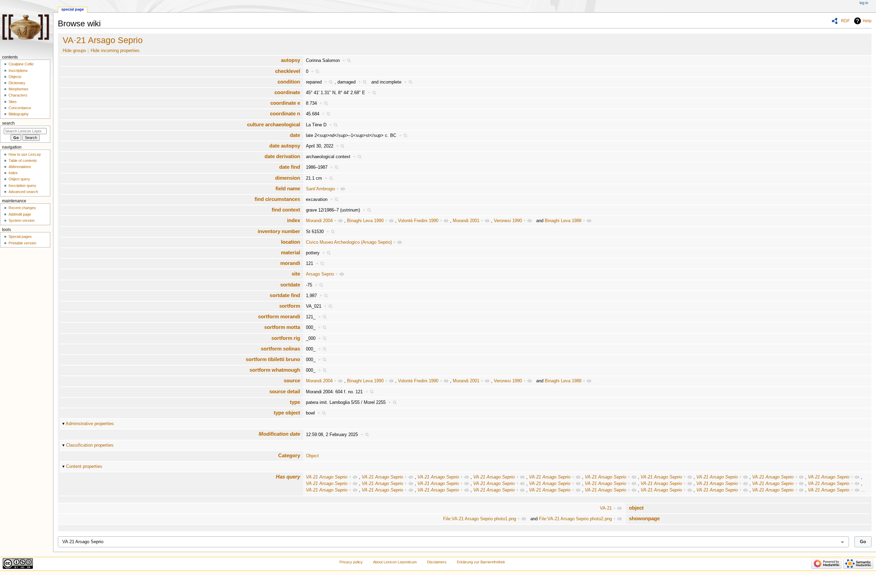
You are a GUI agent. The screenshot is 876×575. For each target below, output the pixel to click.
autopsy (290, 60)
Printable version (22, 243)
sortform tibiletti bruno (273, 359)
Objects (15, 77)
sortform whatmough (274, 370)
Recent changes (22, 208)
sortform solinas (280, 349)
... (863, 490)
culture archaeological (273, 124)
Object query (19, 179)
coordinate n (285, 113)
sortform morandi (279, 316)
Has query (288, 477)
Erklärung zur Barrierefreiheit (481, 562)
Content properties (84, 466)
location (290, 242)
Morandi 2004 (319, 220)
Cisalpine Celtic (21, 64)
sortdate (290, 285)
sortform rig (285, 338)
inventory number (279, 231)
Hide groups (74, 50)
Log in (864, 3)
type (295, 402)
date (295, 135)
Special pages (20, 236)
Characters (18, 95)
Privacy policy (351, 562)
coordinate (287, 92)
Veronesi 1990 (508, 220)
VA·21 (606, 508)
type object (287, 413)
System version (22, 220)
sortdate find (285, 295)
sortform (289, 306)
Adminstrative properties (90, 423)
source (292, 380)
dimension (287, 178)
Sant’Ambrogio (320, 189)
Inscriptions (18, 70)
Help (867, 20)
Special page (72, 9)
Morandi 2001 (466, 220)
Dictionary (17, 83)
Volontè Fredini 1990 (418, 220)
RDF (845, 20)
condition (289, 82)
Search (8, 123)
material (290, 252)
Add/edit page (20, 214)
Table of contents (23, 160)
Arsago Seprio (320, 274)
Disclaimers (437, 562)
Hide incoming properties (115, 50)
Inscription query (22, 185)
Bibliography (19, 114)
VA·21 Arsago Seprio (103, 40)
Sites (13, 102)
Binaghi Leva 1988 (563, 220)
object (636, 508)
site (296, 274)
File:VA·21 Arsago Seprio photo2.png (575, 518)
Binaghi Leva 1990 (365, 220)
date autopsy (284, 146)
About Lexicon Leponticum (395, 562)
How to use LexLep (25, 154)
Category (289, 455)
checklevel (287, 71)
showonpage (644, 518)
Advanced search (23, 192)
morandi (290, 263)
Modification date (279, 434)
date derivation (282, 156)
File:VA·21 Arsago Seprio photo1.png (479, 518)
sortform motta (282, 327)
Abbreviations (20, 167)
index (293, 220)
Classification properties (90, 445)
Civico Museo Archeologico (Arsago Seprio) (349, 242)
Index (13, 173)
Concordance (20, 108)
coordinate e (285, 103)
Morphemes (18, 89)
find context (286, 210)
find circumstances (277, 199)
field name (287, 188)
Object (312, 455)
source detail (284, 391)
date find (289, 167)
